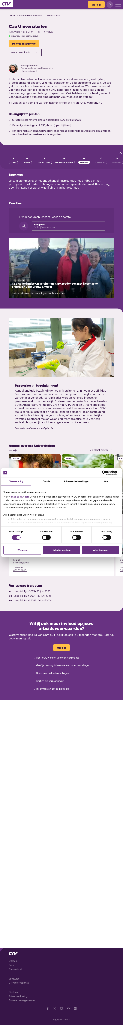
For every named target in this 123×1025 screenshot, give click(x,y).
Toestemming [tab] (16, 481)
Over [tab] (106, 481)
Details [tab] (46, 481)
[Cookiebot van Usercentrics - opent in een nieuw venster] (106, 472)
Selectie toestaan (61, 550)
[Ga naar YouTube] (68, 1008)
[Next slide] (15, 450)
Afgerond (116, 162)
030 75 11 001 (20, 570)
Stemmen (84, 162)
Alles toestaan (100, 550)
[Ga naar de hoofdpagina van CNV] (6, 3)
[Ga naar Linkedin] (75, 1008)
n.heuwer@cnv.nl (29, 71)
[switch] (46, 537)
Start (13, 162)
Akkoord (101, 162)
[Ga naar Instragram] (61, 1008)
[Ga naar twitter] (54, 1008)
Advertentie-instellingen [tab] (76, 481)
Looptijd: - (32, 591)
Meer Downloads (20, 52)
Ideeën (27, 162)
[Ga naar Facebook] (47, 1008)
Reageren (39, 224)
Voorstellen (44, 162)
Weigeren (22, 550)
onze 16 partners (20, 496)
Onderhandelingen (64, 162)
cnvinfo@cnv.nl (65, 102)
